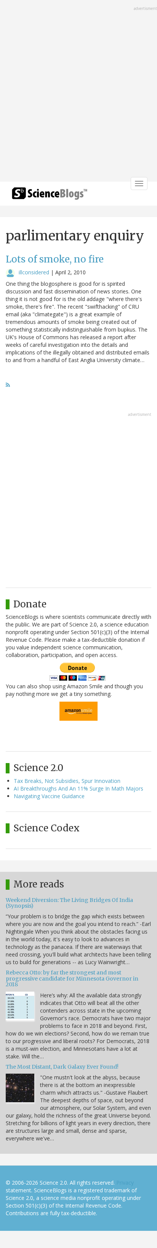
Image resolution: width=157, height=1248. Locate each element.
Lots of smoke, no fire (55, 259)
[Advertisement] (78, 91)
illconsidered (34, 272)
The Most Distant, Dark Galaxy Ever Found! (62, 1066)
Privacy (125, 1182)
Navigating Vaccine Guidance (49, 796)
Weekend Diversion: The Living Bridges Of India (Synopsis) (69, 903)
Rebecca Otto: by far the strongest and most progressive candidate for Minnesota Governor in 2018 (72, 978)
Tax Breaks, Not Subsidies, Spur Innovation (67, 780)
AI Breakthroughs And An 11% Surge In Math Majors (78, 788)
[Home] (49, 196)
